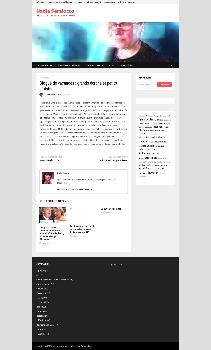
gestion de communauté (157, 130)
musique (160, 146)
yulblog (163, 173)
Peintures (111, 65)
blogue (160, 120)
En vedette (41, 293)
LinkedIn (151, 142)
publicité (141, 158)
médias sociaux (147, 149)
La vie (143, 141)
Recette (40, 311)
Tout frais (40, 333)
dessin (140, 127)
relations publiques (146, 165)
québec (160, 158)
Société (98, 2)
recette (165, 158)
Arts (38, 275)
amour (165, 116)
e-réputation (147, 127)
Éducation (142, 177)
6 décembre (142, 116)
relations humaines (164, 162)
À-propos (40, 270)
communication (164, 124)
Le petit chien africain (111, 208)
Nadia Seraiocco (55, 10)
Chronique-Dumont (144, 124)
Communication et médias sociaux (62, 2)
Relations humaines (45, 324)
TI (163, 168)
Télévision (152, 173)
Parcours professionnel (68, 65)
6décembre (149, 116)
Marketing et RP (147, 145)
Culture (80, 2)
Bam (90, 346)
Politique (89, 2)
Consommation (109, 2)
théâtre (158, 169)
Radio (39, 306)
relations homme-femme (148, 162)
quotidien (151, 158)
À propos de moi (45, 65)
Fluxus (166, 127)
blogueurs (167, 120)
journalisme (154, 134)
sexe (165, 165)
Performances (126, 65)
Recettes (131, 2)
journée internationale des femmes (152, 137)
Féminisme (144, 130)
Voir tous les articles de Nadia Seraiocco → (74, 189)
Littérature (160, 141)
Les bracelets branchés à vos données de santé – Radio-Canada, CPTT (82, 229)
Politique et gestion (149, 153)
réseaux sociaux (158, 165)
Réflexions (122, 2)
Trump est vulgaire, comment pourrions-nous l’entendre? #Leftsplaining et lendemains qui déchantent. (51, 233)
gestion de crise (144, 134)
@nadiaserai (116, 264)
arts (169, 116)
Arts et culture (147, 119)
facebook (157, 126)
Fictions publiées (95, 65)
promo (163, 154)
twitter (142, 173)
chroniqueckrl (154, 124)
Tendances (151, 169)
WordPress (81, 346)
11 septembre (158, 116)
